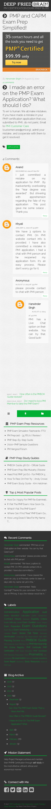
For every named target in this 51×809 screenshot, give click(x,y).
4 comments (8, 82)
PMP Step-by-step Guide (20, 440)
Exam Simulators (36, 630)
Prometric (36, 654)
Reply (45, 216)
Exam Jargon (42, 622)
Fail (29, 633)
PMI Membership (38, 643)
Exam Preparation (12, 626)
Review (36, 435)
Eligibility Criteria (39, 619)
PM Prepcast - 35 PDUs (19, 435)
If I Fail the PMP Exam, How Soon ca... (26, 504)
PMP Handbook (40, 651)
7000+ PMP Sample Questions (22, 444)
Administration (12, 612)
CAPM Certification (39, 616)
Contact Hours (12, 618)
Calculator (25, 616)
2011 (9, 691)
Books (6, 616)
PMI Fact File (23, 644)
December (14, 699)
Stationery (20, 662)
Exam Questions (34, 626)
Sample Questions (39, 658)
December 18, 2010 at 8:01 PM (27, 171)
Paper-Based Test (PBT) (37, 637)
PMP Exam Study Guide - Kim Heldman (27, 483)
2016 (9, 682)
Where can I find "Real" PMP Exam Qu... (27, 513)
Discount (26, 619)
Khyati (19, 223)
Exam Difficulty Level (13, 622)
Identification (9, 636)
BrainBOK (15, 616)
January (13, 744)
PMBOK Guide (36, 640)
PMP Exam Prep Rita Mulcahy (22, 469)
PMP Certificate (33, 647)
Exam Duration (29, 622)
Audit (44, 612)
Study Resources (32, 661)
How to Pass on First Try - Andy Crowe (27, 479)
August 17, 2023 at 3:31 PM (26, 285)
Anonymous (9, 556)
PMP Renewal (9, 655)
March (12, 734)
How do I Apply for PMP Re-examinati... (27, 499)
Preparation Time (21, 655)
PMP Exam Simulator (23, 651)
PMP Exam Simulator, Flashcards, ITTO (26, 431)
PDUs (23, 641)
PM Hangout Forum (17, 449)
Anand (19, 167)
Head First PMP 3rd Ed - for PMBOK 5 (26, 474)
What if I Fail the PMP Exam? (21, 508)
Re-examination (19, 658)
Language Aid (21, 637)
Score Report (10, 661)
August (12, 704)
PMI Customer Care (17, 126)
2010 (9, 696)
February (13, 739)
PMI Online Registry (14, 647)
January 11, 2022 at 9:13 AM (27, 228)
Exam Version (19, 633)
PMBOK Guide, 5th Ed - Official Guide (26, 465)
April (11, 730)
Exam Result (8, 630)
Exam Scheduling (21, 630)
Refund (29, 658)
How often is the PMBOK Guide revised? (27, 716)
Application (13, 147)
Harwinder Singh (11, 545)
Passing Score (12, 640)
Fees (35, 633)
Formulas (43, 633)
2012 (9, 686)
